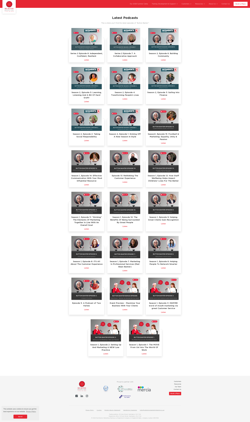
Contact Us (225, 4)
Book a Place (241, 4)
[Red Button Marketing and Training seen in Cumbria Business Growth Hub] (125, 389)
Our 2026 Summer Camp (139, 4)
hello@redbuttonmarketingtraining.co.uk (152, 410)
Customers (185, 4)
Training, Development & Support (164, 4)
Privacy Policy (90, 410)
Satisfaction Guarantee (130, 410)
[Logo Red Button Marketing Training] (9, 6)
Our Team (178, 386)
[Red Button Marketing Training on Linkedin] (82, 395)
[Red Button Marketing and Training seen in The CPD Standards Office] (105, 388)
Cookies (99, 410)
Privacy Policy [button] (31, 411)
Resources (199, 4)
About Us (212, 4)
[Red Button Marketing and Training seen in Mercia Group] (144, 389)
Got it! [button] (20, 416)
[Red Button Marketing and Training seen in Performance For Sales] (125, 396)
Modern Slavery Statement (112, 410)
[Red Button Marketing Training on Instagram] (87, 395)
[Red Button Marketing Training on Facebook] (76, 395)
